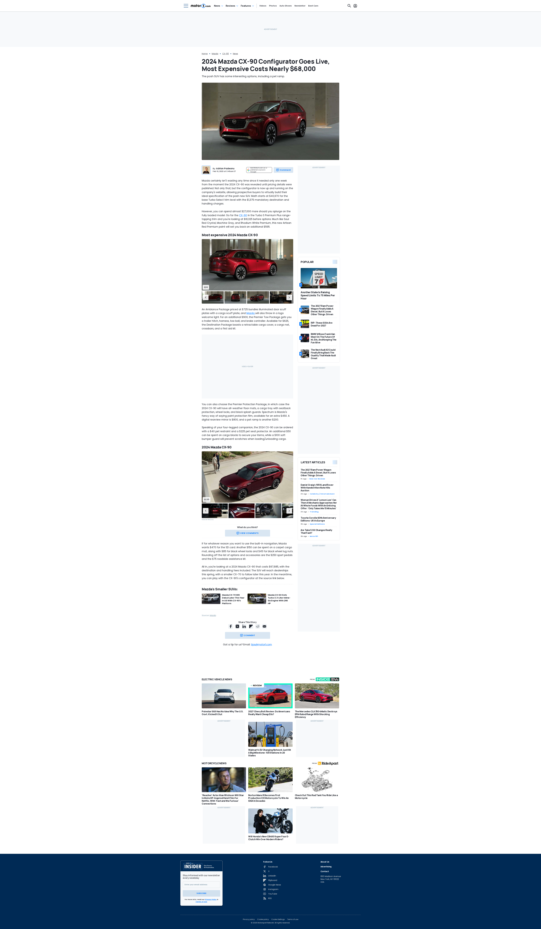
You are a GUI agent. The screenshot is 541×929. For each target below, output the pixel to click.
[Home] (200, 5)
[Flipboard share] (251, 626)
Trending (314, 512)
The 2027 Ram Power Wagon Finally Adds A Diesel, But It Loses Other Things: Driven (318, 472)
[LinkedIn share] (244, 626)
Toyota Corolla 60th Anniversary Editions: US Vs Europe (318, 519)
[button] (206, 297)
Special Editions (317, 524)
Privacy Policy (211, 899)
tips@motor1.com (261, 644)
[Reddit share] (257, 626)
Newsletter (299, 6)
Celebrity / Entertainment (322, 494)
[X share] (237, 626)
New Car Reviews (317, 479)
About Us (325, 861)
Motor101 (314, 536)
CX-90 (225, 54)
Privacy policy (249, 919)
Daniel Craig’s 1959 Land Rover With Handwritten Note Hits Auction (317, 487)
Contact (325, 871)
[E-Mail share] (264, 626)
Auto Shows (286, 6)
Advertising (326, 866)
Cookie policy (263, 919)
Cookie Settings (278, 919)
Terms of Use (201, 902)
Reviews (230, 5)
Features (246, 5)
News (217, 5)
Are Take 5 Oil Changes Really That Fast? (316, 531)
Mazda (215, 54)
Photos (273, 6)
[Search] (349, 5)
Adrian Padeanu (225, 168)
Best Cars (313, 6)
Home (205, 54)
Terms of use (292, 919)
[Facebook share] (230, 626)
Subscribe (201, 893)
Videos (262, 6)
